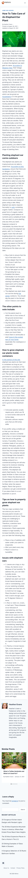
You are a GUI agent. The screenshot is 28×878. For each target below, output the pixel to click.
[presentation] (14, 760)
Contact (13, 868)
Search (23, 809)
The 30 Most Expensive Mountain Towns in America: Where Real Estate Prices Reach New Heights (14, 829)
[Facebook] (3, 863)
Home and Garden (8, 10)
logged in (15, 801)
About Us (6, 868)
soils (13, 207)
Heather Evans (8, 24)
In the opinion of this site (11, 360)
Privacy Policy (20, 868)
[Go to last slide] (4, 767)
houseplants (6, 96)
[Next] (24, 767)
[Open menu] (25, 3)
